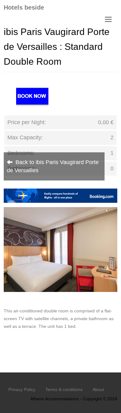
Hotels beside (24, 7)
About (98, 389)
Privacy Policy (21, 389)
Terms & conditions (64, 389)
